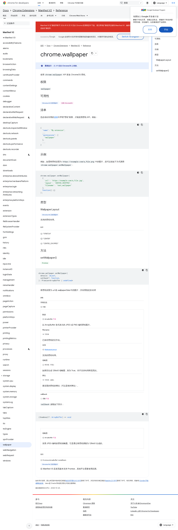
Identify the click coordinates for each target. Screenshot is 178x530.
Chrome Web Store (77, 16)
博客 (61, 3)
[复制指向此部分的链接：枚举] (45, 226)
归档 (84, 511)
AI (41, 16)
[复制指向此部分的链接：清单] (48, 110)
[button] (16, 375)
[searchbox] (16, 23)
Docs (6, 10)
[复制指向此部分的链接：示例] (48, 154)
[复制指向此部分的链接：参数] (45, 297)
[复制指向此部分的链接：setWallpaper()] (59, 257)
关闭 (150, 29)
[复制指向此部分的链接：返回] (45, 453)
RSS (132, 515)
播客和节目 (87, 515)
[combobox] (131, 3)
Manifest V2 (45, 10)
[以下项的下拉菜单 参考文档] (56, 15)
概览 (4, 16)
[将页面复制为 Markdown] (92, 53)
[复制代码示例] (142, 125)
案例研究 (52, 3)
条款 (37, 525)
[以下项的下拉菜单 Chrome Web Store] (88, 15)
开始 (166, 29)
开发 (23, 16)
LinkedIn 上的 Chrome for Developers (145, 511)
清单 (56, 117)
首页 (42, 46)
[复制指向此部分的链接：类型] (48, 202)
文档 (39, 3)
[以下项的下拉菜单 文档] (44, 2)
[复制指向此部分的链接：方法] (48, 250)
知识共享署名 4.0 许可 (73, 481)
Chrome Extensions (23, 10)
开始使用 (14, 16)
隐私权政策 (45, 525)
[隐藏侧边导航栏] (29, 525)
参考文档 (50, 16)
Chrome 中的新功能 (75, 3)
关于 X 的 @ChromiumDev (141, 503)
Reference (62, 10)
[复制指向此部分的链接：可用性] (51, 96)
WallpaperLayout (51, 349)
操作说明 (33, 16)
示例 (63, 16)
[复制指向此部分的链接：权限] (48, 82)
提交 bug (38, 503)
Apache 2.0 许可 (111, 481)
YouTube (134, 507)
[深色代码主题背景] (138, 125)
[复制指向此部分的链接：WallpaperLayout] (61, 209)
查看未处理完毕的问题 (43, 507)
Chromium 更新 (89, 503)
